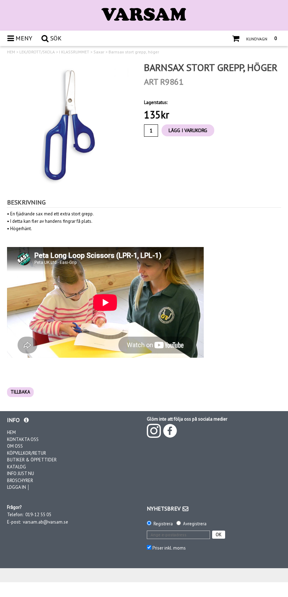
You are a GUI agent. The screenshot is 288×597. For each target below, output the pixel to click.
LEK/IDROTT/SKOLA (37, 52)
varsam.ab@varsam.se (45, 522)
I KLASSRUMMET (74, 52)
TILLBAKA (20, 392)
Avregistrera (195, 524)
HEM (11, 52)
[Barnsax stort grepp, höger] (70, 124)
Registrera (163, 524)
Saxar (98, 52)
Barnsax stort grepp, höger (134, 52)
